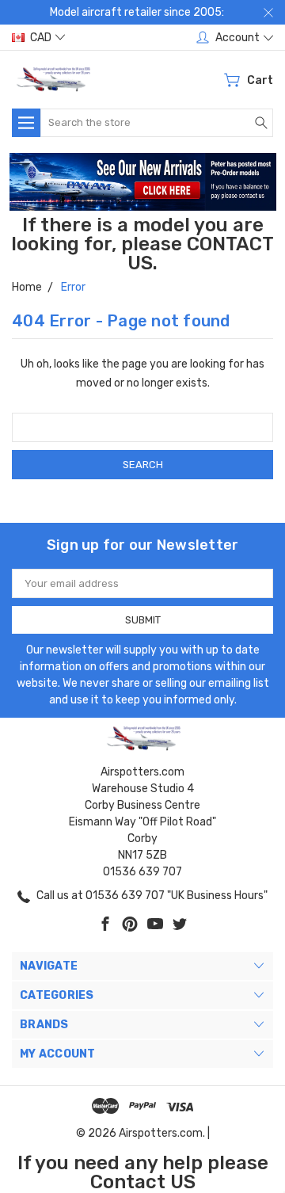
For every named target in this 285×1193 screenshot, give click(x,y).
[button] (143, 182)
